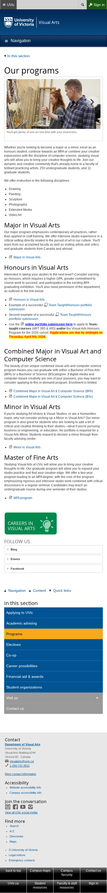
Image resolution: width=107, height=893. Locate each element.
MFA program (23, 498)
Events (15, 559)
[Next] (92, 102)
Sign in (95, 5)
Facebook (17, 568)
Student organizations (24, 687)
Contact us (15, 708)
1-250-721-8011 (20, 765)
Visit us (12, 698)
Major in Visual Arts (27, 257)
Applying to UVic (19, 612)
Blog (14, 549)
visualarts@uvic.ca (22, 761)
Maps (13, 841)
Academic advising (21, 623)
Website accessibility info (25, 787)
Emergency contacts (22, 860)
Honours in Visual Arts (29, 299)
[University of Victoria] (19, 22)
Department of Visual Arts (22, 744)
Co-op (11, 655)
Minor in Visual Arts (27, 447)
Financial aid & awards (24, 676)
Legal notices (17, 855)
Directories (16, 836)
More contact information (20, 774)
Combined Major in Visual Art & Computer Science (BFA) (53, 391)
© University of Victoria (23, 849)
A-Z (12, 831)
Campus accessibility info (26, 792)
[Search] (82, 4)
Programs (14, 634)
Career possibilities (21, 666)
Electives (13, 644)
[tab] (53, 549)
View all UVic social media (21, 812)
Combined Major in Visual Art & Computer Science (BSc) (53, 396)
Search (14, 826)
